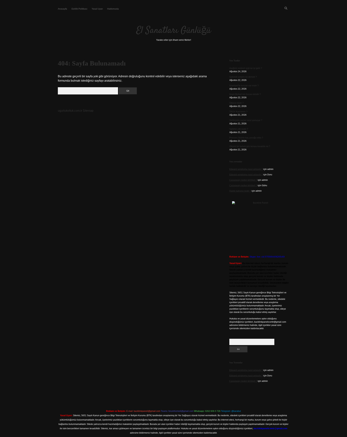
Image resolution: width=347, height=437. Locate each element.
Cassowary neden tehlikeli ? (243, 180)
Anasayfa (62, 9)
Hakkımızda (113, 9)
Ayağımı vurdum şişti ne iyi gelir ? (245, 68)
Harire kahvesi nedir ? (240, 191)
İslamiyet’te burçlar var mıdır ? (244, 85)
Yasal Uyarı (97, 9)
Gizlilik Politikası (79, 9)
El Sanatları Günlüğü (173, 30)
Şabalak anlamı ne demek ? (243, 77)
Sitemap (88, 110)
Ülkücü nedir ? (236, 103)
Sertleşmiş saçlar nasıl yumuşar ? (245, 120)
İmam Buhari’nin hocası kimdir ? (245, 94)
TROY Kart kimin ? (238, 111)
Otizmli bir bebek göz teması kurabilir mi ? (249, 146)
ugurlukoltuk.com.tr (70, 110)
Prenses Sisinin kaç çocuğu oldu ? (246, 137)
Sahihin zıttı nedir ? (238, 129)
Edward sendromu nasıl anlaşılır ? (246, 169)
